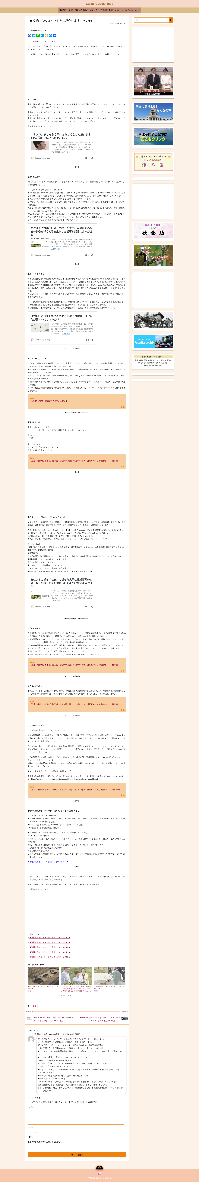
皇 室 (71, 10)
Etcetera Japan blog (99, 3)
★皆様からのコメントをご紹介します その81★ (49, 937)
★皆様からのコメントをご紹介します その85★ (49, 957)
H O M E (62, 10)
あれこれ (119, 10)
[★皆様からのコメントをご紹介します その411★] (43, 976)
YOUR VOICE (107, 10)
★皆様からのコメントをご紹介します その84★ (49, 952)
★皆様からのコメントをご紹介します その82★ (49, 942)
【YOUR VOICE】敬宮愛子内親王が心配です (48, 401)
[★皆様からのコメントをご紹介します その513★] (109, 976)
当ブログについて (132, 10)
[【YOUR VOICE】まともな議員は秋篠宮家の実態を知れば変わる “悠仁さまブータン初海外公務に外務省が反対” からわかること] (76, 976)
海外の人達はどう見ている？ (87, 10)
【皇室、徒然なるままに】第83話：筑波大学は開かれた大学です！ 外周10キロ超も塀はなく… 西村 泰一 (75, 461)
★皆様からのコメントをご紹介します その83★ (49, 947)
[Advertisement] (77, 77)
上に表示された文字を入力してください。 (45, 1142)
